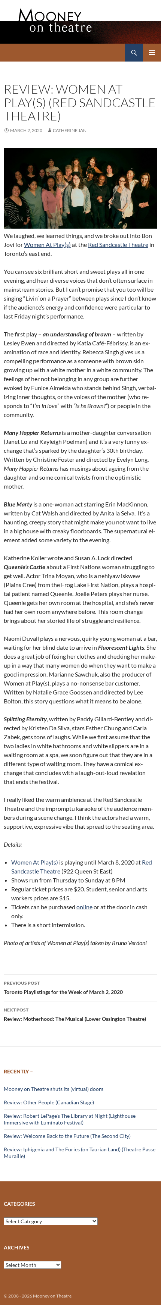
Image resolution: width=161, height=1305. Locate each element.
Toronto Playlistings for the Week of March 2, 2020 (63, 987)
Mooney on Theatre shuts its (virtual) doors (53, 1089)
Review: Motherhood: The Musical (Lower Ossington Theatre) (75, 1014)
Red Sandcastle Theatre (118, 244)
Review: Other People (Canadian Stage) (49, 1102)
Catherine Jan (69, 130)
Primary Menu (152, 53)
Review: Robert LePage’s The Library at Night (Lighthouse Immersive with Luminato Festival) (70, 1119)
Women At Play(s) (47, 244)
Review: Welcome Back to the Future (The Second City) (67, 1136)
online (84, 906)
